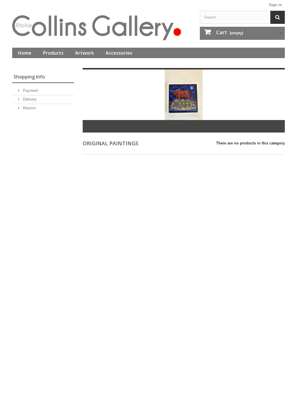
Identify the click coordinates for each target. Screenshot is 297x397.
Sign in (275, 5)
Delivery (29, 99)
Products (53, 53)
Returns (29, 108)
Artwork (84, 53)
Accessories (119, 53)
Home (24, 53)
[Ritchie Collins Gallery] (101, 27)
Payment (30, 90)
